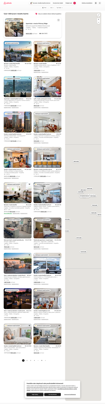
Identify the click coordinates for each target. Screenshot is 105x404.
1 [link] (23, 360)
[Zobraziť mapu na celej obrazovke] (98, 15)
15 (41, 360)
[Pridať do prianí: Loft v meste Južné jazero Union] (59, 78)
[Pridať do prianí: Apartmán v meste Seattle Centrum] (29, 78)
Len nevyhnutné (53, 394)
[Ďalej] (45, 360)
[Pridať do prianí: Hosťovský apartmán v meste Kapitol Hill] (59, 219)
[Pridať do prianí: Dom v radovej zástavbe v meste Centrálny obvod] (29, 290)
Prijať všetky (35, 394)
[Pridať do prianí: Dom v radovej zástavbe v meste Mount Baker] (29, 255)
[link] (19, 360)
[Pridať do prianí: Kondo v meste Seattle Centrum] (29, 113)
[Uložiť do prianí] (58, 20)
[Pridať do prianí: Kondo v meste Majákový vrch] (59, 290)
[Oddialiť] (98, 22)
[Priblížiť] (98, 19)
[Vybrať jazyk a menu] (95, 3)
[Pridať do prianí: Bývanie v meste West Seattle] (29, 43)
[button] (29, 33)
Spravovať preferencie (70, 394)
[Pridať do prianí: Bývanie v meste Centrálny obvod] (59, 149)
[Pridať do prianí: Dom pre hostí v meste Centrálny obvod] (29, 219)
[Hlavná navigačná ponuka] (99, 3)
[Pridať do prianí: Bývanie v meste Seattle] (59, 43)
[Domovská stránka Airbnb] (8, 3)
